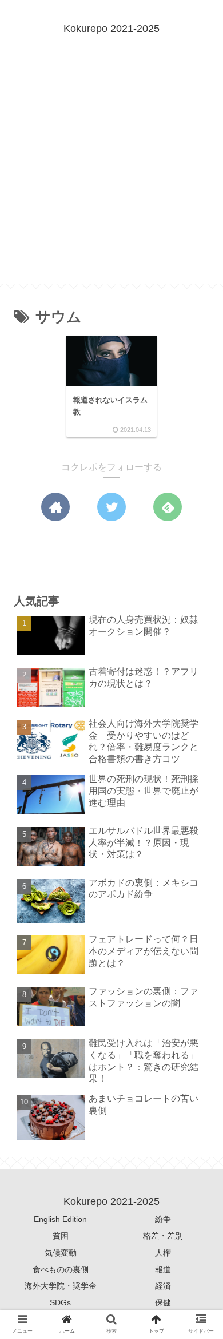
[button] (198, 1064)
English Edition (60, 1219)
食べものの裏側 (61, 1269)
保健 (163, 1302)
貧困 (61, 1235)
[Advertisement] (111, 172)
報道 (163, 1269)
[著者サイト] (55, 507)
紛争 (163, 1219)
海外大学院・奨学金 (61, 1285)
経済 (163, 1285)
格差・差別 (163, 1235)
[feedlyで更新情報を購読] (167, 507)
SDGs (60, 1302)
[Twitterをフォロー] (111, 507)
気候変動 (61, 1252)
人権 (163, 1252)
